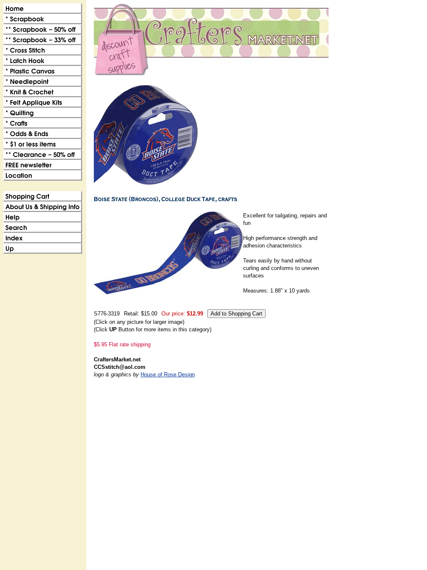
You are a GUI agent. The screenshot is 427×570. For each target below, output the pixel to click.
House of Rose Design (168, 374)
